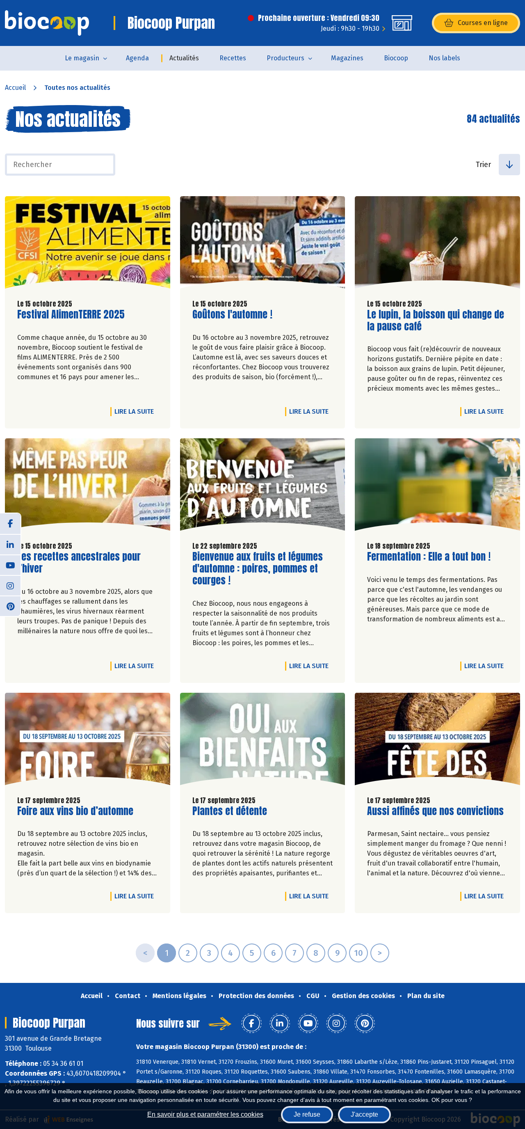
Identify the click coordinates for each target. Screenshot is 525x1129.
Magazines (347, 58)
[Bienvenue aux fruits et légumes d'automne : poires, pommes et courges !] (262, 486)
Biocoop (396, 58)
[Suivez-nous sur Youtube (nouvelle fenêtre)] (10, 564)
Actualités (184, 58)
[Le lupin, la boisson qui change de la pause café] (437, 244)
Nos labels (444, 58)
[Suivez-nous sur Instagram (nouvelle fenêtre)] (10, 585)
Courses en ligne (483, 23)
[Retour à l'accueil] (47, 23)
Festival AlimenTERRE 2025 (71, 315)
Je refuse (307, 1114)
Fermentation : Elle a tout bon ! (429, 557)
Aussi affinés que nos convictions (435, 811)
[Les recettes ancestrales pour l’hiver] (87, 486)
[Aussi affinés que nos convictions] (437, 741)
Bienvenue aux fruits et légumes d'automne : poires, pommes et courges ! (257, 568)
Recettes (232, 58)
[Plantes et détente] (262, 741)
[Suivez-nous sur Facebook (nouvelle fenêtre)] (10, 523)
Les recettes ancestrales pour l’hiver (79, 563)
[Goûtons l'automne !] (262, 244)
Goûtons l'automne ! (232, 315)
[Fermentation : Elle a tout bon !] (437, 486)
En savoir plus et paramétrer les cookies (205, 1114)
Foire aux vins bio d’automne (75, 811)
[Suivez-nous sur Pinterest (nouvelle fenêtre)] (10, 605)
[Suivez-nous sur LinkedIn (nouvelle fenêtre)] (10, 544)
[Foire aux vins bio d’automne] (87, 741)
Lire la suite (136, 411)
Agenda (137, 58)
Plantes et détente (229, 811)
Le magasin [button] (82, 58)
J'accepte (364, 1114)
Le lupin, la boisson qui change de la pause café (435, 320)
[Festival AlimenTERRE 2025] (87, 244)
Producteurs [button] (285, 58)
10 (358, 953)
